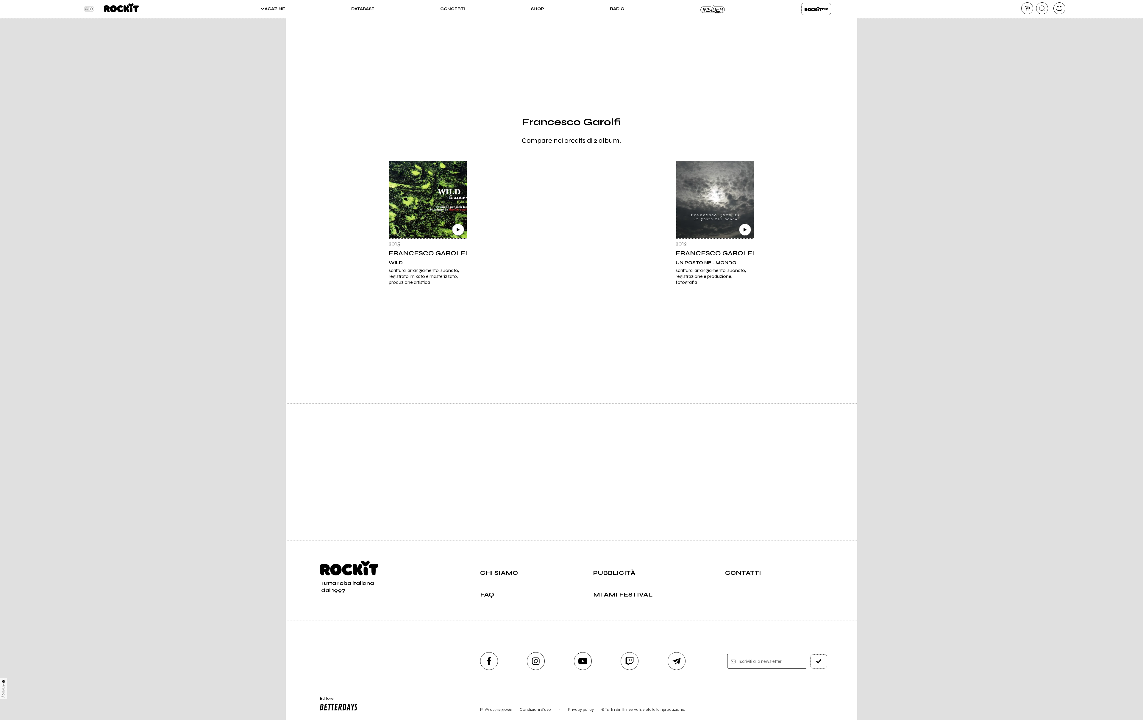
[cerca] (1042, 8)
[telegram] (677, 661)
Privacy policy (581, 709)
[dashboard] (1059, 8)
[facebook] (489, 661)
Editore (323, 701)
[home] (121, 9)
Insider (713, 9)
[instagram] (536, 661)
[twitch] (629, 661)
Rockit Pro (816, 9)
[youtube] (583, 661)
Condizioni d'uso (535, 709)
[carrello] (1027, 8)
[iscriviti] (818, 661)
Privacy (3, 691)
